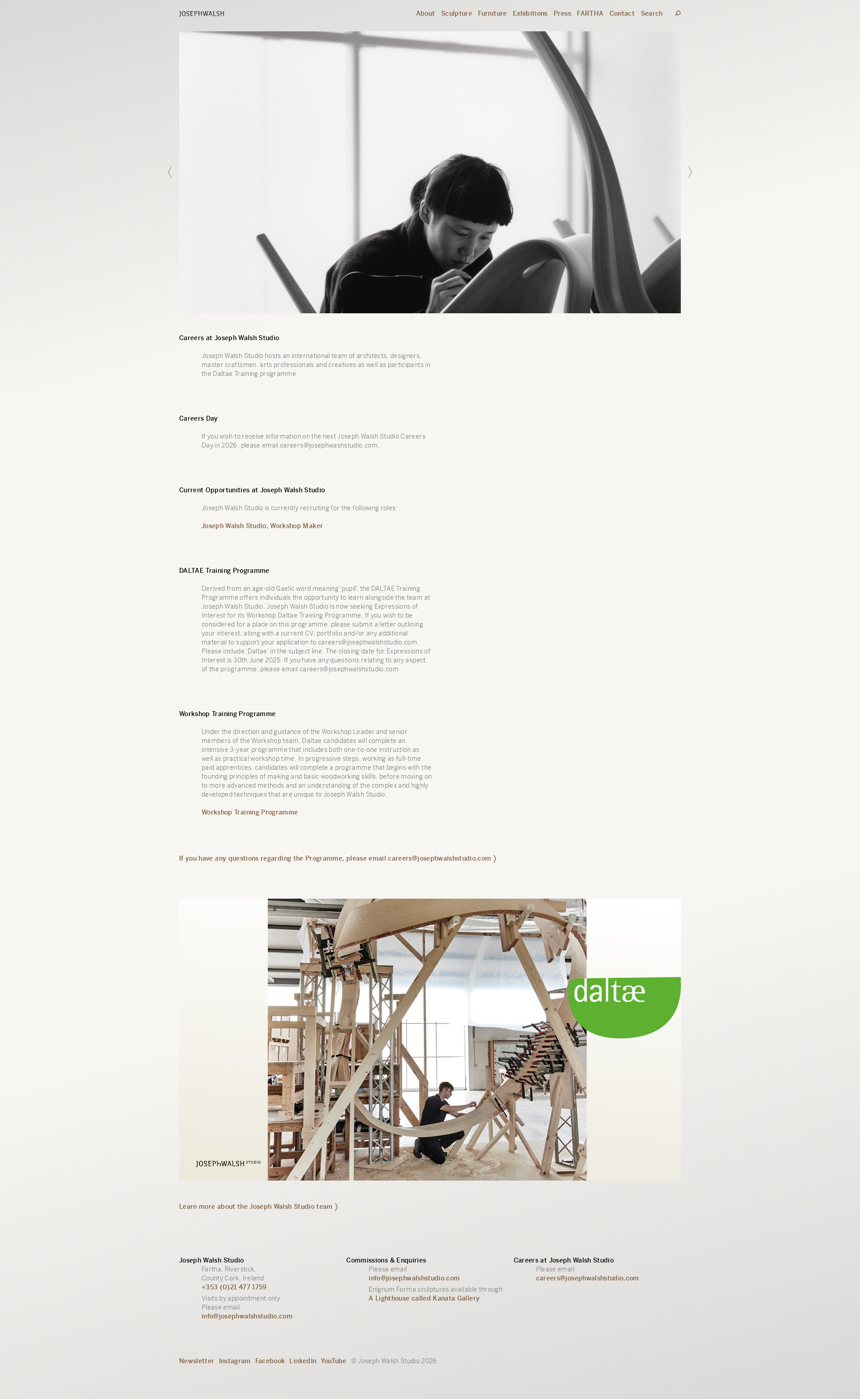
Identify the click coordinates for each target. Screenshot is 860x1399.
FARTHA (590, 13)
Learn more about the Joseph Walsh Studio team (256, 1207)
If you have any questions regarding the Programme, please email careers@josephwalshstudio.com (335, 858)
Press (562, 13)
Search (652, 13)
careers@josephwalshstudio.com (587, 1278)
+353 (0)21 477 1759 (234, 1287)
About (425, 13)
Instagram (235, 1361)
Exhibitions (530, 13)
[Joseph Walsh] (201, 15)
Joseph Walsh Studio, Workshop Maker (262, 526)
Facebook (270, 1361)
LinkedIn (302, 1361)
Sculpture (456, 13)
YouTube (333, 1361)
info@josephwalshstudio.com (247, 1316)
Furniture (492, 13)
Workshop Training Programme (250, 812)
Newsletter (197, 1361)
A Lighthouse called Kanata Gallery (424, 1298)
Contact (622, 13)
